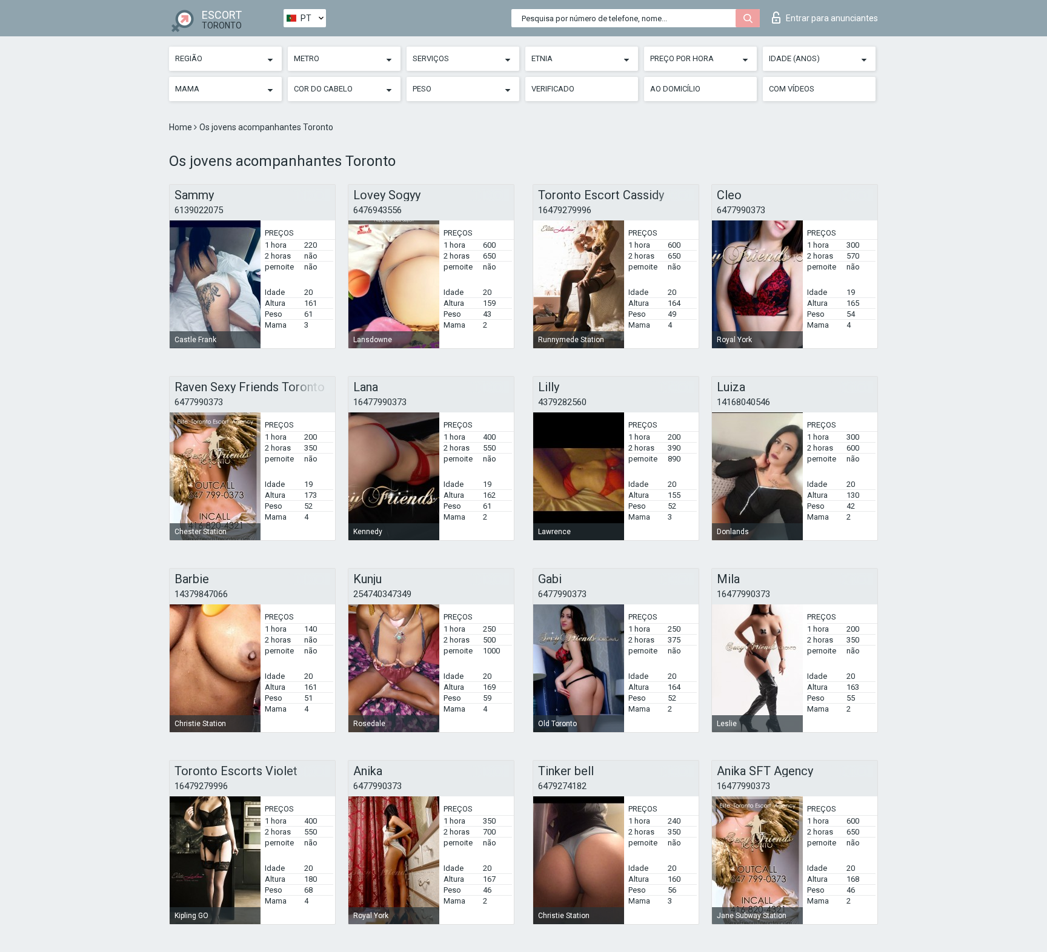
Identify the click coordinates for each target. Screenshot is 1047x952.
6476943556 (377, 210)
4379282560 (562, 402)
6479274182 (562, 786)
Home (181, 127)
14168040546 (743, 402)
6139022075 (198, 210)
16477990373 (380, 402)
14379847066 (201, 594)
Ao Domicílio (675, 88)
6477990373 (741, 210)
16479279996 (564, 210)
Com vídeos (791, 88)
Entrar (832, 18)
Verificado (552, 88)
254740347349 (382, 594)
